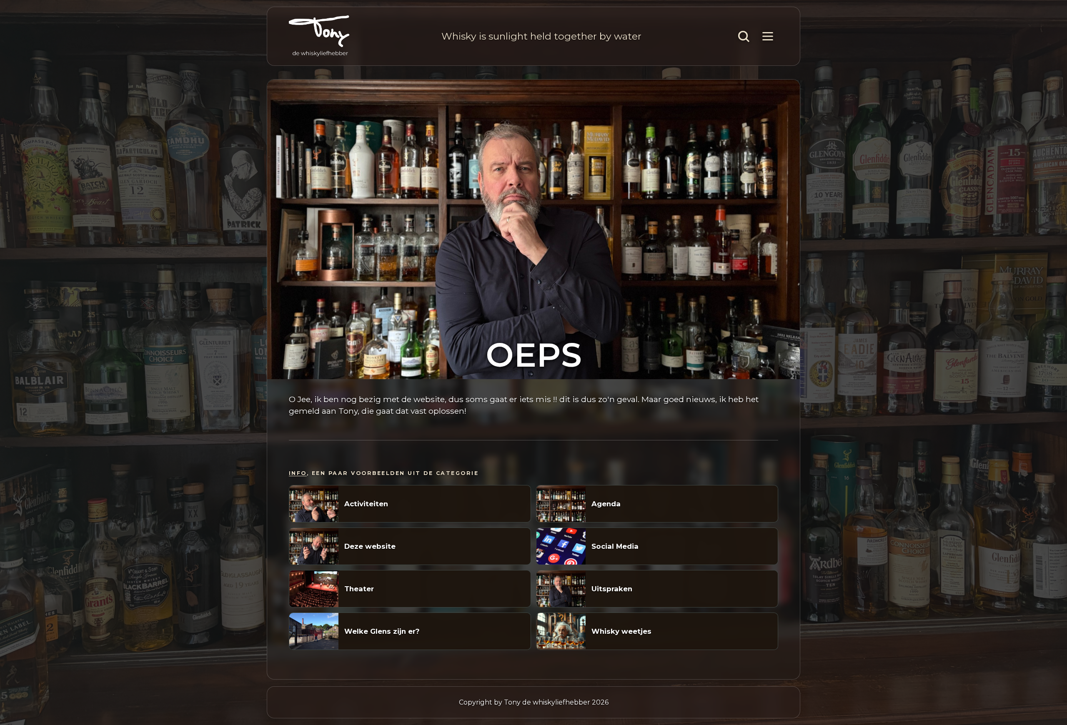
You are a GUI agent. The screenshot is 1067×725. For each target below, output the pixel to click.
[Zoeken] (743, 36)
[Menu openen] (767, 36)
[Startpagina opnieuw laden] (319, 36)
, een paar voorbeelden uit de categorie (383, 473)
